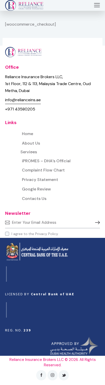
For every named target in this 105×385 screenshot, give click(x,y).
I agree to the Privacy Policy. (35, 233)
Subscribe (96, 222)
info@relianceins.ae (23, 100)
